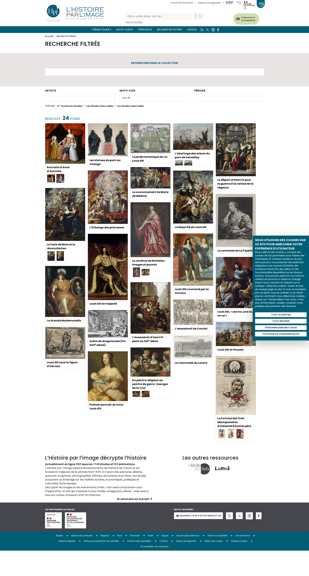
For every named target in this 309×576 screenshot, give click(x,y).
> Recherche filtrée (133, 22)
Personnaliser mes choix (281, 327)
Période (199, 90)
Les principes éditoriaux (187, 535)
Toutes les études (71, 106)
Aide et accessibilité (217, 535)
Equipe (164, 535)
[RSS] (229, 515)
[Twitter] (239, 515)
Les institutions (242, 535)
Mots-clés (123, 29)
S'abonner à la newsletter (248, 19)
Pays (119, 535)
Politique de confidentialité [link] (280, 334)
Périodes (144, 29)
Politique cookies (239, 541)
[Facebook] (259, 515)
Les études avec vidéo (99, 106)
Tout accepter (281, 314)
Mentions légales (67, 541)
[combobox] (80, 97)
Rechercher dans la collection (154, 63)
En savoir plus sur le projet (133, 499)
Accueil (49, 36)
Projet (150, 535)
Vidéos (192, 29)
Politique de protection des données (101, 541)
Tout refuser (280, 321)
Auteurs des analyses (81, 535)
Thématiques (100, 29)
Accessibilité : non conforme (154, 546)
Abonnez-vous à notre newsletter (200, 515)
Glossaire (135, 535)
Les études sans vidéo (130, 106)
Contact (163, 541)
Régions (105, 535)
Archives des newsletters (139, 541)
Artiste (50, 90)
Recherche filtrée (169, 29)
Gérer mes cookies (214, 541)
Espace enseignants (209, 3)
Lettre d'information (182, 3)
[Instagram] (249, 515)
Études (59, 535)
